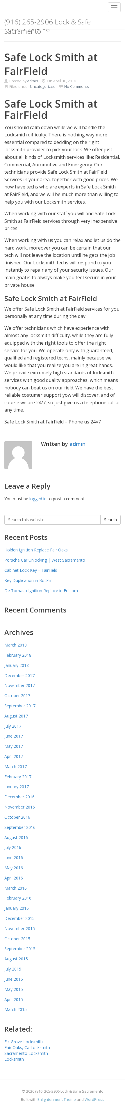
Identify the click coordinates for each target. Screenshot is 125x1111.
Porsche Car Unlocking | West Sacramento (44, 560)
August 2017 (16, 716)
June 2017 (13, 736)
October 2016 (17, 817)
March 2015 (15, 1009)
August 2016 (16, 837)
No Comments (76, 86)
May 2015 (13, 989)
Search (110, 519)
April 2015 (13, 999)
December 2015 (19, 918)
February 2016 (17, 898)
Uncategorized (43, 86)
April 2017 (13, 756)
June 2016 (13, 857)
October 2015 (17, 938)
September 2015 (19, 948)
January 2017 (16, 786)
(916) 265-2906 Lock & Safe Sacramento (47, 23)
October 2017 (17, 695)
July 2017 (12, 726)
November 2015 (19, 928)
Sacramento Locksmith (26, 1053)
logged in (38, 498)
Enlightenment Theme (57, 1099)
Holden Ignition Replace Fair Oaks (36, 550)
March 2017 (15, 766)
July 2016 (12, 847)
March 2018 (15, 645)
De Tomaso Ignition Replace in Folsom (41, 590)
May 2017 (13, 746)
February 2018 (17, 655)
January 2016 (16, 908)
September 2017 (19, 705)
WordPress (94, 1099)
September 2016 (19, 827)
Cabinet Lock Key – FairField (30, 570)
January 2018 (16, 665)
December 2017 (19, 675)
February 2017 (17, 776)
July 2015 (12, 969)
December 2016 (19, 797)
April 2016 (13, 878)
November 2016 (19, 807)
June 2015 (13, 979)
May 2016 (13, 867)
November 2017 (19, 685)
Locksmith (14, 1059)
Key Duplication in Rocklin (28, 580)
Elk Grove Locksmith (23, 1041)
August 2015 (16, 959)
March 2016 (15, 888)
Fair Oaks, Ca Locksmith (27, 1047)
